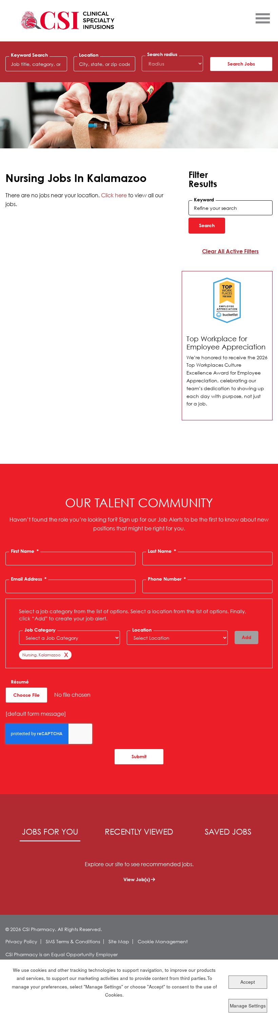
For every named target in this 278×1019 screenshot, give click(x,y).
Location (88, 55)
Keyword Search (29, 55)
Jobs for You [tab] (50, 831)
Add (246, 637)
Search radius (162, 54)
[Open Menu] (262, 18)
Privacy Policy (21, 941)
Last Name (162, 551)
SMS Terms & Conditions (73, 941)
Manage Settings (248, 1005)
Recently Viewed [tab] (139, 831)
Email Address (28, 579)
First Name (25, 551)
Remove (64, 655)
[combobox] (104, 63)
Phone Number (167, 579)
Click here (114, 195)
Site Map (118, 941)
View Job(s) (136, 879)
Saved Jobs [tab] (228, 831)
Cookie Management (163, 941)
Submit (139, 756)
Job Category (40, 630)
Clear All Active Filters (230, 251)
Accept (247, 982)
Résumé (20, 682)
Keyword (204, 199)
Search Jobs (241, 64)
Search (207, 225)
